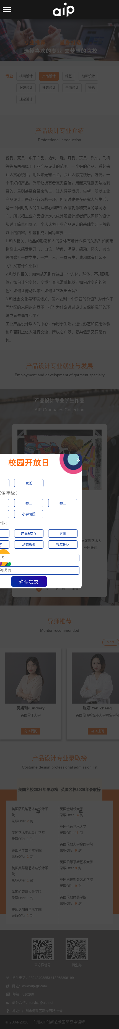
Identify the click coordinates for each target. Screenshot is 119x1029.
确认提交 (29, 582)
